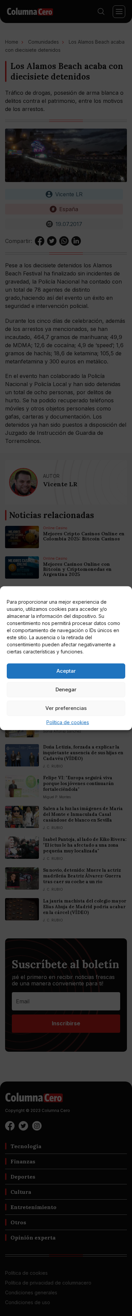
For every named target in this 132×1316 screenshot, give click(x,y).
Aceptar (66, 671)
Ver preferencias (66, 708)
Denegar (66, 689)
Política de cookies (67, 722)
